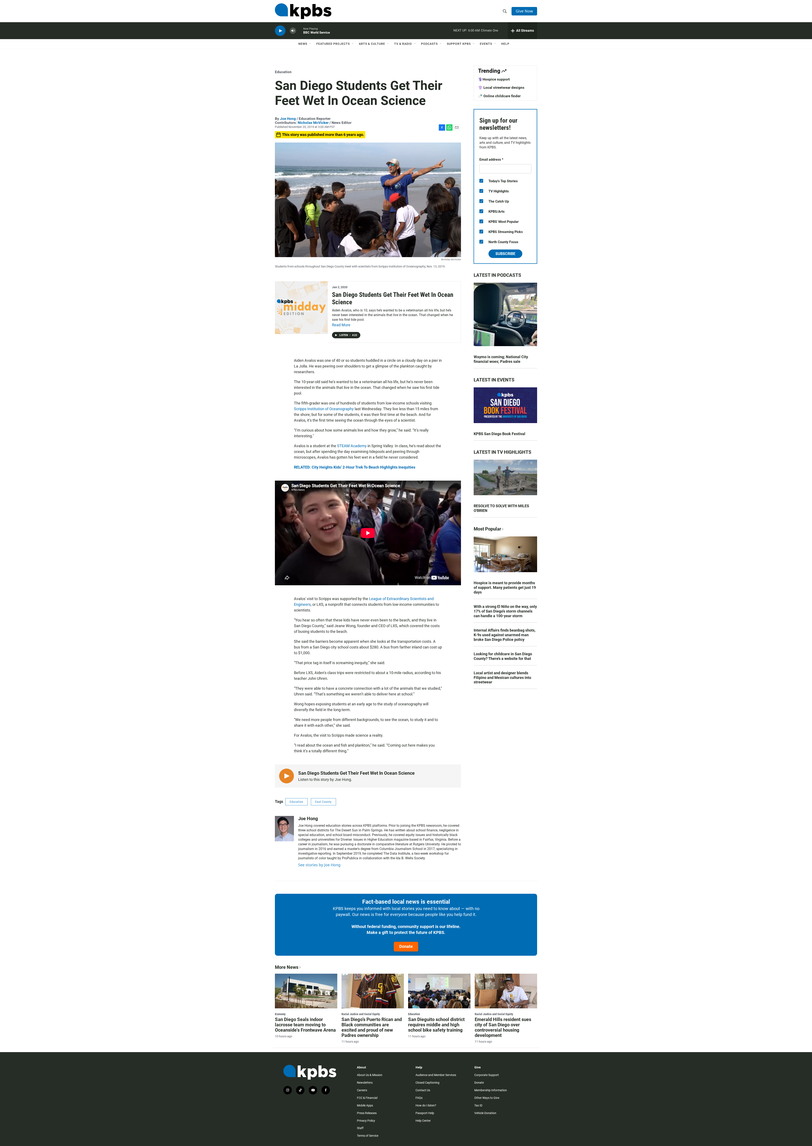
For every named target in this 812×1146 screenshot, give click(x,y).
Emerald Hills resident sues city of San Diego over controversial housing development (503, 1027)
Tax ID (478, 1105)
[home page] (303, 11)
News (302, 43)
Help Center (423, 1120)
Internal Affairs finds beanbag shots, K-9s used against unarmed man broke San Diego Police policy (504, 635)
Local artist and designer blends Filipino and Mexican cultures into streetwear (502, 677)
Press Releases (367, 1113)
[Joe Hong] (284, 828)
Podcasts (429, 43)
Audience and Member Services (436, 1075)
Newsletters (365, 1082)
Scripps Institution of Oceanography (324, 409)
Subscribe (505, 253)
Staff (360, 1128)
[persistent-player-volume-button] (292, 31)
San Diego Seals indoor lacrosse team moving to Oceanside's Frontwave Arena (305, 1025)
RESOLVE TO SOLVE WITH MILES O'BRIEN (501, 508)
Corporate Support (486, 1075)
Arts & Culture (372, 43)
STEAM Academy (352, 446)
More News (286, 967)
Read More (341, 325)
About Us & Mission (369, 1075)
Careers (362, 1090)
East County (323, 801)
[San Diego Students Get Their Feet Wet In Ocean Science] (301, 307)
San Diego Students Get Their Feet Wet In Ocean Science (392, 298)
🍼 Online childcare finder (499, 96)
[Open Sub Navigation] (310, 43)
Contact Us (423, 1090)
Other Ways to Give (486, 1097)
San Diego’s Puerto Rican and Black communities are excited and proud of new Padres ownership (372, 1027)
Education (283, 72)
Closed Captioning (427, 1082)
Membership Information (490, 1090)
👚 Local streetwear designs (501, 87)
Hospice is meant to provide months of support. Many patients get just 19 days (505, 587)
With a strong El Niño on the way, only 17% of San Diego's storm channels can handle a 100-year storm (505, 611)
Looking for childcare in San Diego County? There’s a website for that (503, 656)
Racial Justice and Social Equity (361, 1014)
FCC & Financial (367, 1097)
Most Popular (487, 529)
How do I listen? (426, 1105)
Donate (406, 946)
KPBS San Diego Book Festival (499, 434)
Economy (280, 1014)
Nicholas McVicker (313, 123)
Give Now (524, 11)
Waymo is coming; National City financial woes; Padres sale (501, 359)
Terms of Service (367, 1135)
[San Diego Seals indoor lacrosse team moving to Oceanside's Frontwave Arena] (306, 991)
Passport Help (425, 1113)
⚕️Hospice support (494, 79)
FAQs (419, 1097)
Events (486, 43)
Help (505, 43)
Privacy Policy (366, 1120)
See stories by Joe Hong (319, 864)
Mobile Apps (365, 1105)
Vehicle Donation (485, 1113)
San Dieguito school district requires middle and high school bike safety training (436, 1025)
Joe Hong (288, 119)
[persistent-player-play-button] (280, 31)
